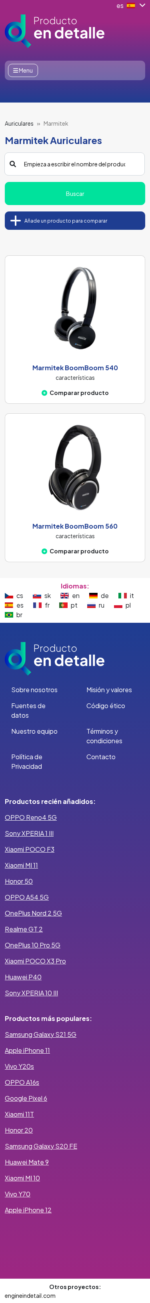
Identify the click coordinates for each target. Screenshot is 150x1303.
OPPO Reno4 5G (31, 817)
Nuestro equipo (34, 731)
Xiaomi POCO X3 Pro (35, 961)
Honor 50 (19, 881)
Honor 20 (19, 1130)
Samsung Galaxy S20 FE (41, 1146)
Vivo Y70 (17, 1194)
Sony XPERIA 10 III (31, 993)
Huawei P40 (23, 977)
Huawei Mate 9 (27, 1162)
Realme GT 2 (24, 929)
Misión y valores (109, 689)
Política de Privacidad (26, 761)
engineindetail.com (30, 1295)
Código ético (105, 705)
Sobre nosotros (34, 689)
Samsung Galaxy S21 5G (40, 1034)
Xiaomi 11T (19, 1114)
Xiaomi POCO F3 (29, 849)
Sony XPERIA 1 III (29, 833)
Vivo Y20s (19, 1066)
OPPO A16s (22, 1082)
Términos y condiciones (104, 736)
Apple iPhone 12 (28, 1210)
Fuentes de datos (28, 710)
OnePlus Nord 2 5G (33, 913)
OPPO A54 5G (27, 897)
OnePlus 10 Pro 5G (32, 945)
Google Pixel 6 (26, 1098)
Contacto (101, 756)
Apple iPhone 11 (27, 1050)
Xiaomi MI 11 (21, 865)
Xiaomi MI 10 (22, 1178)
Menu (25, 70)
